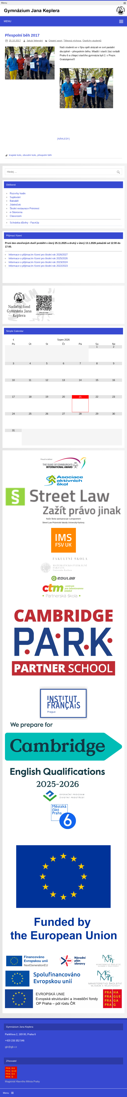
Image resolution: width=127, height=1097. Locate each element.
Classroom (16, 216)
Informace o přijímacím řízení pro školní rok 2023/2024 (38, 262)
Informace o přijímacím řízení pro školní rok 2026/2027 (38, 254)
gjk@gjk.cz (11, 1046)
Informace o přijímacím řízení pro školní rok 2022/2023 (38, 265)
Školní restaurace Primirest (24, 208)
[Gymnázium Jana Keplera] (63, 14)
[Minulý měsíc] (13, 340)
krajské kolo (15, 155)
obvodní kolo (29, 155)
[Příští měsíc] (113, 340)
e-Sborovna (16, 212)
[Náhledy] (63, 139)
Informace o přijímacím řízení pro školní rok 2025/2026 (38, 258)
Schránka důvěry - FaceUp (24, 222)
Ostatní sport (55, 40)
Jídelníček (15, 204)
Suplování (15, 197)
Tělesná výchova (72, 40)
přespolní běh (44, 155)
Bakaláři (14, 200)
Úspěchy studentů (92, 40)
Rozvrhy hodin (17, 193)
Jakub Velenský (35, 40)
